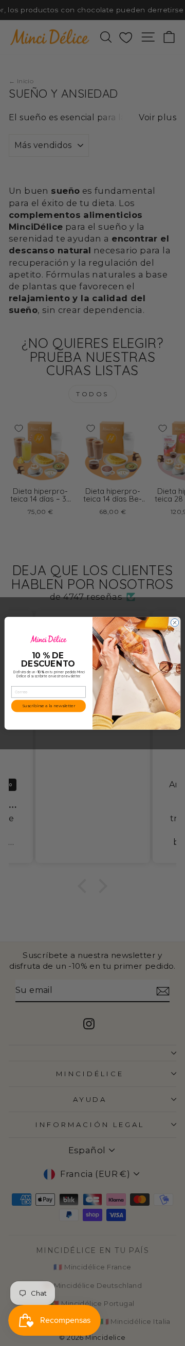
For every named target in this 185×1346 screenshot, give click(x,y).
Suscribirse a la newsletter (49, 705)
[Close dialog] (174, 622)
